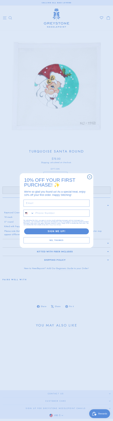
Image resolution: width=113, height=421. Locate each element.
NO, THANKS (57, 240)
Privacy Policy (52, 224)
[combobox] (29, 213)
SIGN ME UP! (56, 231)
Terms (59, 224)
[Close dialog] (89, 177)
